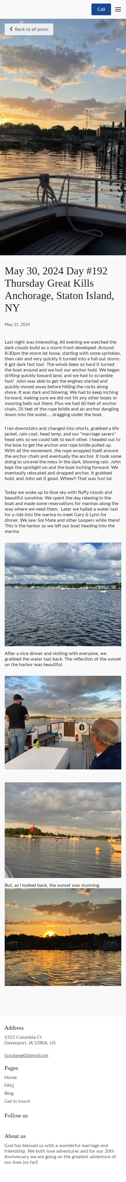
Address (14, 1027)
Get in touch (17, 1101)
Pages (11, 1068)
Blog (8, 1093)
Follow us (16, 1115)
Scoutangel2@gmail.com (26, 1056)
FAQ (9, 1085)
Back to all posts (32, 29)
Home (10, 1077)
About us (15, 1136)
